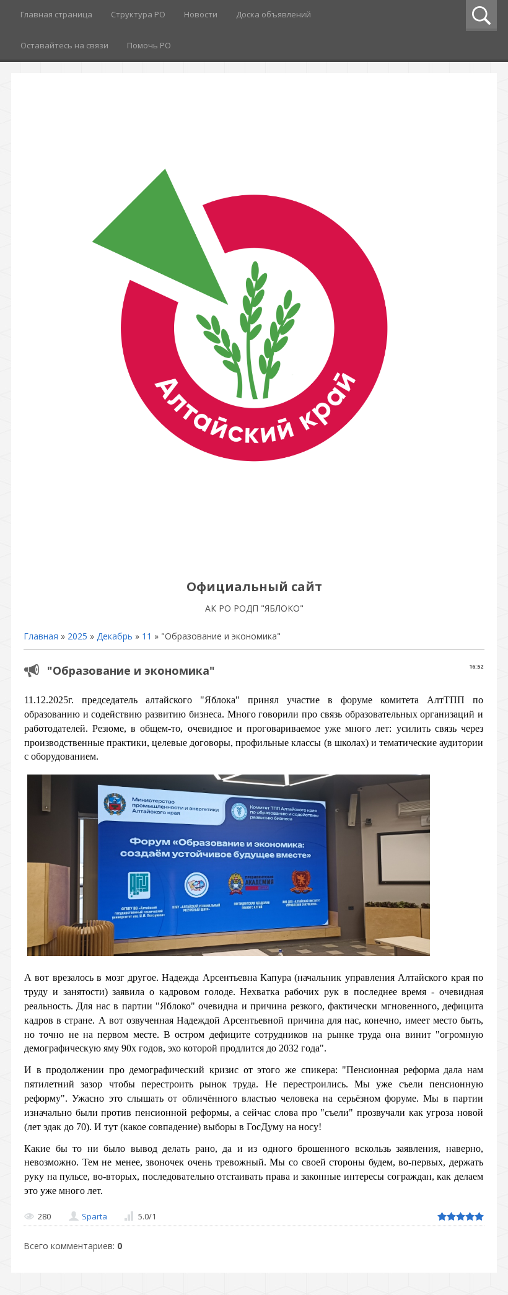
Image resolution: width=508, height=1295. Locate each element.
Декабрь (115, 636)
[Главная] (254, 558)
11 (147, 636)
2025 (77, 636)
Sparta (94, 1216)
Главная (41, 636)
